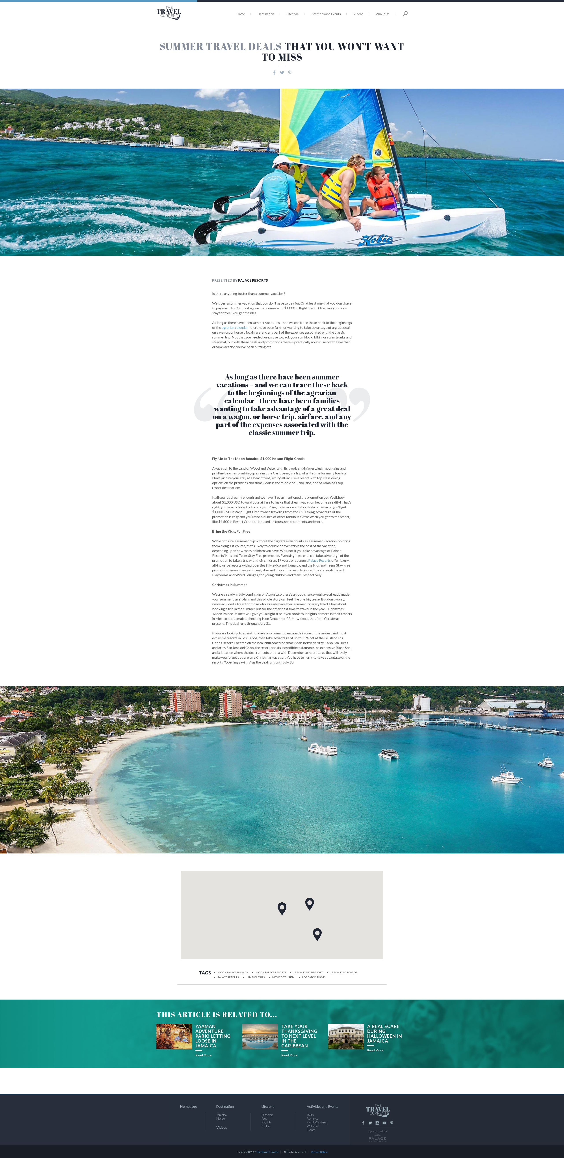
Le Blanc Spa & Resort (308, 972)
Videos (358, 14)
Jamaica (221, 1115)
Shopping (267, 1115)
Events (311, 1130)
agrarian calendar (235, 327)
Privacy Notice (319, 1152)
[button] (317, 934)
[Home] (184, 13)
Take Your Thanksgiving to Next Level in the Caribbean (299, 1036)
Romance (312, 1118)
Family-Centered (317, 1122)
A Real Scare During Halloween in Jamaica (384, 1033)
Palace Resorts (319, 560)
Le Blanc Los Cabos (344, 972)
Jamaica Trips (255, 977)
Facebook (363, 1123)
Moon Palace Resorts (271, 972)
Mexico (220, 1118)
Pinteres (391, 1123)
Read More (203, 1055)
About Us (382, 14)
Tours (310, 1115)
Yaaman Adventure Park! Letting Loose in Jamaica (213, 1036)
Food (264, 1118)
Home (241, 14)
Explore (266, 1126)
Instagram (377, 1123)
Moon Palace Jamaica (233, 972)
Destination (266, 14)
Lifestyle (293, 14)
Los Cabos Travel (314, 977)
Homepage (188, 1106)
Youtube (384, 1123)
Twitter (370, 1123)
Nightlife (266, 1122)
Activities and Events (326, 14)
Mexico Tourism (283, 977)
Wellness (312, 1126)
